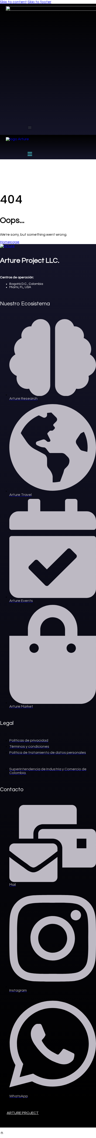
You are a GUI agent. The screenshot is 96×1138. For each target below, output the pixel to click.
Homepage (9, 242)
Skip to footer (39, 2)
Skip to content (13, 2)
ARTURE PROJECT (23, 1113)
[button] (29, 127)
